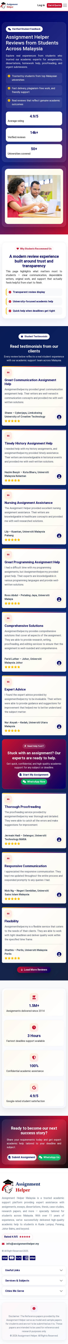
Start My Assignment (35, 774)
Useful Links (12, 1270)
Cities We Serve (14, 1290)
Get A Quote (54, 5)
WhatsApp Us (51, 1157)
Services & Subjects (17, 1280)
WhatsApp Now (36, 781)
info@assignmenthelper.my (22, 1243)
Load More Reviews (35, 969)
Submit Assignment (23, 1157)
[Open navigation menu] (65, 5)
